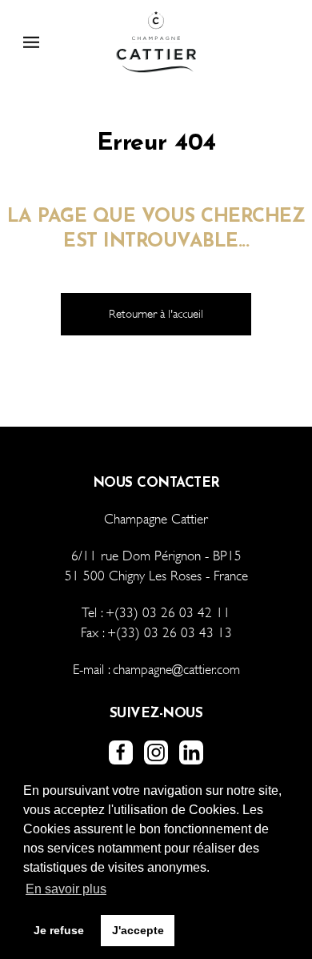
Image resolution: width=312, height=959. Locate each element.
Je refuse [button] (59, 930)
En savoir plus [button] (66, 889)
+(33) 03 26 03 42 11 (168, 612)
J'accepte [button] (138, 930)
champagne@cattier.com (176, 669)
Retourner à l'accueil (156, 314)
